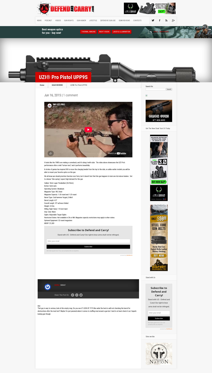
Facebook (77, 295)
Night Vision (104, 32)
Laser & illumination (121, 32)
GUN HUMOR (81, 20)
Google (72, 295)
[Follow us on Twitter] (153, 20)
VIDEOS (58, 20)
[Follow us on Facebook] (159, 20)
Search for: (149, 86)
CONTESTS (137, 20)
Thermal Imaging (88, 32)
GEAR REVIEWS (124, 20)
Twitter (81, 295)
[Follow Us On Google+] (173, 20)
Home (42, 85)
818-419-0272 (160, 32)
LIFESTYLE (93, 20)
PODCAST (48, 20)
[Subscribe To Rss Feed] (166, 20)
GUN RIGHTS (69, 20)
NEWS (39, 20)
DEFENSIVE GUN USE (107, 20)
